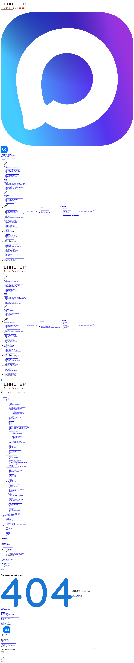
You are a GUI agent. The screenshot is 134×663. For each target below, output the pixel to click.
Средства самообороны (17, 412)
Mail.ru (6, 566)
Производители (4, 613)
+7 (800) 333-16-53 (5, 640)
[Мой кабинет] (1, 378)
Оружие (11, 403)
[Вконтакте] (6, 633)
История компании (5, 609)
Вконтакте (7, 563)
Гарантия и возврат (5, 620)
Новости (3, 612)
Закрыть (3, 661)
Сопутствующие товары (14, 506)
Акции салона (4, 623)
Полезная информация (6, 618)
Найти (2, 652)
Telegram (7, 565)
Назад (7, 398)
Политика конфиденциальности (8, 614)
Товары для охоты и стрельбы (16, 495)
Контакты (3, 610)
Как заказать (9, 519)
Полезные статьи (5, 622)
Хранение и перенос (14, 484)
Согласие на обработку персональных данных (12, 615)
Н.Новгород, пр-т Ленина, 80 (8, 155)
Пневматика (12, 446)
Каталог (8, 399)
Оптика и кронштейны (14, 457)
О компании (9, 528)
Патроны (11, 424)
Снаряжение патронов (17, 433)
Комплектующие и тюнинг (15, 470)
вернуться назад (78, 596)
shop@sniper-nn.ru (6, 560)
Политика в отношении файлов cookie (10, 617)
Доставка (3, 619)
